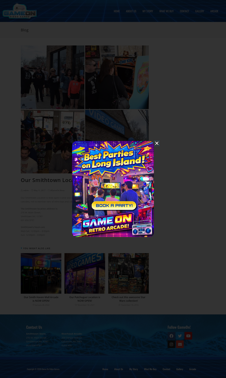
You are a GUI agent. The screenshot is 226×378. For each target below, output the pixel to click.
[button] (157, 143)
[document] (113, 189)
